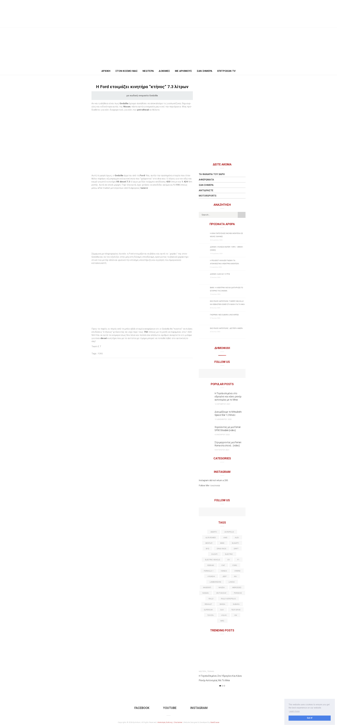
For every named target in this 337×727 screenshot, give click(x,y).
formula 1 (208, 571)
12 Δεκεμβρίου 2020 (223, 419)
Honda (224, 571)
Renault (208, 604)
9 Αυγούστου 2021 (222, 450)
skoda (222, 604)
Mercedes (236, 587)
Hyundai (211, 576)
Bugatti (235, 543)
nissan (205, 593)
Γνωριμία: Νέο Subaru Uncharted (224, 315)
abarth (213, 532)
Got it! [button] (309, 718)
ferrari (210, 565)
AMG (225, 538)
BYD (207, 549)
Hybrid (237, 571)
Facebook (141, 708)
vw (235, 615)
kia (235, 576)
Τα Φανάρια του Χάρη (212, 174)
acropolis (229, 532)
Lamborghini (215, 582)
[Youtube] (222, 373)
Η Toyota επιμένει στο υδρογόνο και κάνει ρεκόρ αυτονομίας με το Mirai (228, 396)
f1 (238, 560)
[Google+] (216, 512)
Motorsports (207, 195)
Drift (236, 549)
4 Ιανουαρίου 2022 (222, 435)
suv (222, 610)
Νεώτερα (148, 70)
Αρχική (105, 70)
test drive (235, 610)
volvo (224, 615)
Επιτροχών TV (226, 70)
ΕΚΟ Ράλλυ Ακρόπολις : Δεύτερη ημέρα (226, 328)
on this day (221, 593)
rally (211, 599)
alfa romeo (210, 538)
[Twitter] (210, 512)
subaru (236, 604)
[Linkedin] (222, 512)
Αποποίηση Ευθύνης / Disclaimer (169, 722)
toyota (210, 615)
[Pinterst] (239, 512)
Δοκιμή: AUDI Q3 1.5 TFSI (220, 274)
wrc (222, 621)
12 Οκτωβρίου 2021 (222, 404)
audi (237, 538)
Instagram (199, 708)
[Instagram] (227, 373)
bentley (209, 543)
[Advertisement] (168, 47)
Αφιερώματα (206, 179)
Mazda (222, 587)
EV (229, 560)
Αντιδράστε (206, 190)
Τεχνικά (210, 671)
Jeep (224, 576)
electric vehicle (212, 560)
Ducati (214, 554)
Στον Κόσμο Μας (126, 70)
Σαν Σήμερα (204, 70)
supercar (208, 610)
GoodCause (214, 722)
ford (100, 354)
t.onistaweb (215, 486)
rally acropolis (228, 599)
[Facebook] (216, 373)
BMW (222, 543)
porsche (238, 593)
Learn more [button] (294, 711)
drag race (221, 549)
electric (229, 554)
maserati (207, 587)
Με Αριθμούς (183, 70)
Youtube (170, 708)
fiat (223, 565)
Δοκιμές (164, 70)
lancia (232, 582)
